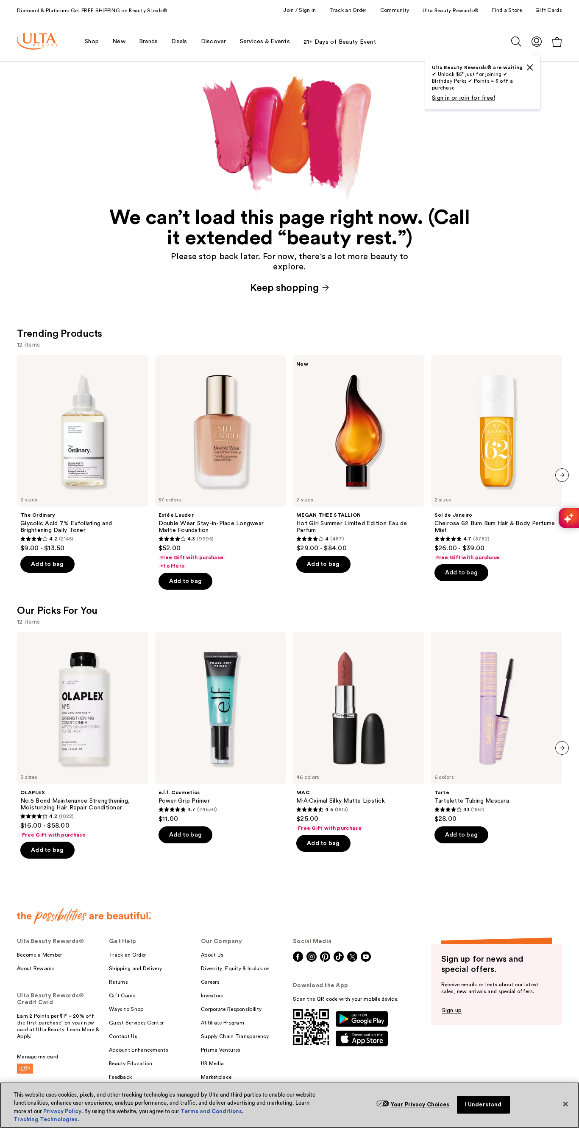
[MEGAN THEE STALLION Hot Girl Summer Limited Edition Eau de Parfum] (358, 454)
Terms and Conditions (211, 1111)
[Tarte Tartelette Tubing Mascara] (496, 727)
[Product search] (516, 41)
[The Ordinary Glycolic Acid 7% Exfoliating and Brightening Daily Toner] (82, 454)
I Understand (483, 1104)
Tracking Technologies (46, 1119)
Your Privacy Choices (420, 1104)
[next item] (562, 475)
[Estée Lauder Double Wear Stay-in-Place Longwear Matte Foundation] (221, 462)
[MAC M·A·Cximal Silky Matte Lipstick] (358, 731)
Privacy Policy (62, 1111)
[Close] (565, 1103)
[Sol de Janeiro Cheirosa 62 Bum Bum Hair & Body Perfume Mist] (496, 458)
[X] (529, 67)
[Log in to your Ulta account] (537, 41)
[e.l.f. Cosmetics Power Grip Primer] (221, 727)
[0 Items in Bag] (557, 41)
